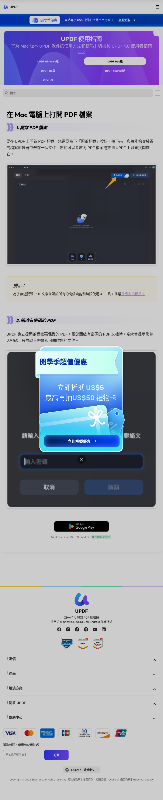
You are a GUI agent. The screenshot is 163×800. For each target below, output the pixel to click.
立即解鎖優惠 (79, 441)
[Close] (81, 459)
